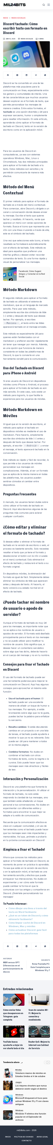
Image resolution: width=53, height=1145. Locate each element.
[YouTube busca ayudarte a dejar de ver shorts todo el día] (13, 1032)
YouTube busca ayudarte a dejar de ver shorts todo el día (13, 1045)
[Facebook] (8, 75)
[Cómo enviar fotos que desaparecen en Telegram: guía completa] (13, 1000)
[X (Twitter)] (17, 75)
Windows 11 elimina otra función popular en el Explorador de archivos (30, 1116)
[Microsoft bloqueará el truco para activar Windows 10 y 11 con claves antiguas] (8, 1099)
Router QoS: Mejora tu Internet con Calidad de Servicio (39, 1045)
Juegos (18, 1082)
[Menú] (48, 5)
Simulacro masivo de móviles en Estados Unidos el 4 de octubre (30, 1074)
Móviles (18, 1070)
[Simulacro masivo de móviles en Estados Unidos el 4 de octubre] (8, 1073)
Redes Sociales (27, 39)
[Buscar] (44, 5)
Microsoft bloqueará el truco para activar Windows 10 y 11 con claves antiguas (32, 1101)
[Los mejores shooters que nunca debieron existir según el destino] (8, 1085)
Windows (19, 1095)
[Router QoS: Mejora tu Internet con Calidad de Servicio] (39, 1032)
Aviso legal (42, 1137)
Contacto (27, 1141)
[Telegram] (35, 75)
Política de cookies (23, 1137)
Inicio (8, 1137)
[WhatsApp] (45, 75)
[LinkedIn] (26, 75)
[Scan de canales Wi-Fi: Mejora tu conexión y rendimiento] (39, 1000)
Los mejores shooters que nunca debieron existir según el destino (31, 1087)
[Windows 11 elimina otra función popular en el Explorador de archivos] (8, 1115)
